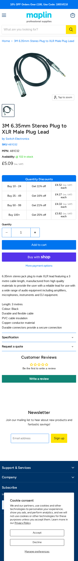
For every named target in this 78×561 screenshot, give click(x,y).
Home (6, 41)
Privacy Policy (23, 523)
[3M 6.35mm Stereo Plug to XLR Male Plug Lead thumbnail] (8, 110)
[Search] (71, 29)
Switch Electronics (17, 138)
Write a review (39, 379)
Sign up (59, 438)
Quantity (7, 224)
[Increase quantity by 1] (35, 232)
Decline (37, 542)
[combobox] (34, 29)
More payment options (39, 265)
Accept (37, 532)
